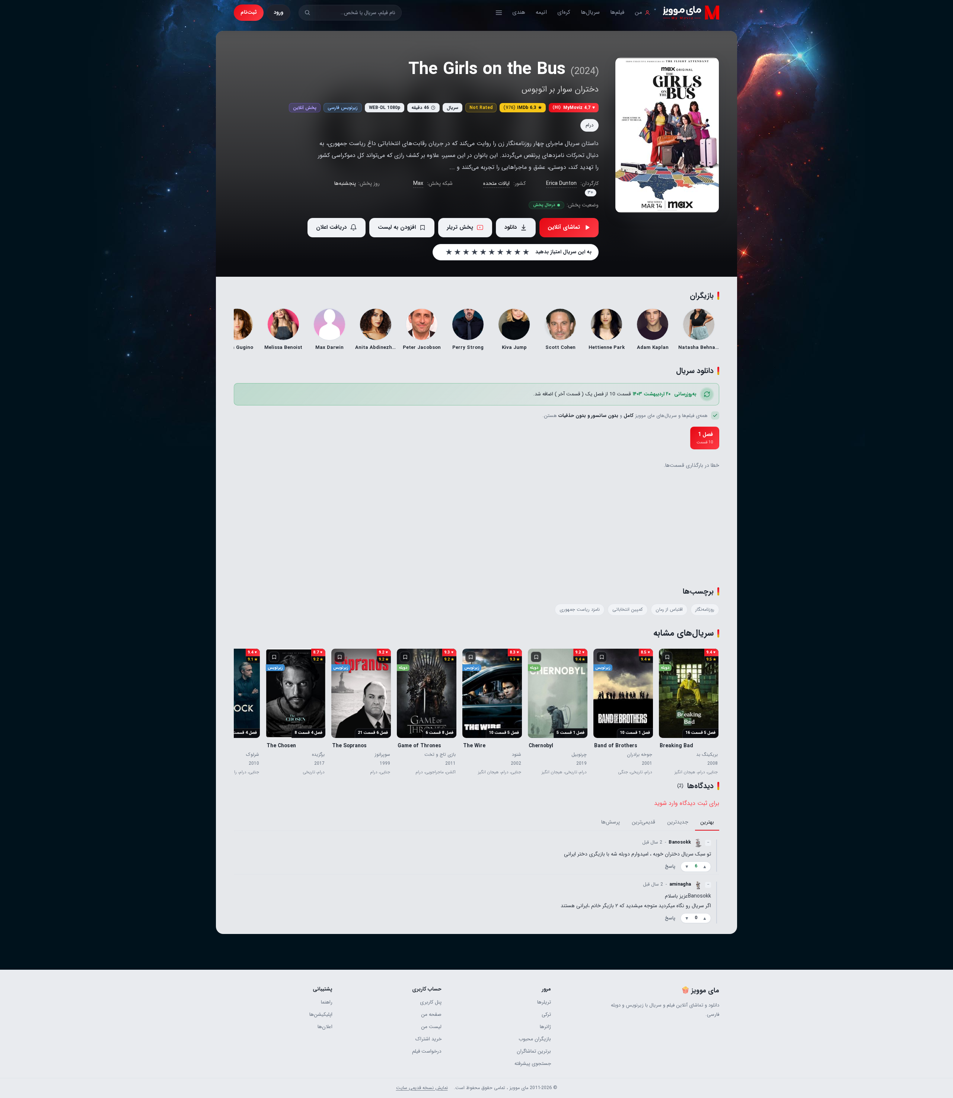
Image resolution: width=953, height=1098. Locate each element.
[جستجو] (307, 12)
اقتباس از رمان (669, 609)
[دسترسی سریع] (498, 12)
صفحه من (431, 1014)
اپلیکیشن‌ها (320, 1014)
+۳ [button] (590, 192)
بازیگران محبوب (535, 1039)
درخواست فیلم (427, 1051)
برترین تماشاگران (534, 1051)
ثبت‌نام (248, 12)
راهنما (326, 1002)
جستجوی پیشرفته (532, 1064)
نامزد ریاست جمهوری (580, 609)
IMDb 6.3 (522, 107)
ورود (278, 12)
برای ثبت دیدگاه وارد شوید (686, 803)
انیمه (541, 12)
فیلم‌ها (617, 12)
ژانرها (545, 1027)
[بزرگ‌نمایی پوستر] (667, 135)
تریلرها (544, 1002)
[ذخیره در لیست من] (667, 657)
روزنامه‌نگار (704, 609)
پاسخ (670, 867)
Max (418, 183)
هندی (518, 12)
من (638, 12)
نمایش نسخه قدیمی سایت (422, 1088)
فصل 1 (705, 437)
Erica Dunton (561, 183)
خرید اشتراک (428, 1039)
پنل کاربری (431, 1002)
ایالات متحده (496, 183)
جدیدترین (677, 822)
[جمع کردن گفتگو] (716, 855)
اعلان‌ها (325, 1027)
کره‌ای (563, 12)
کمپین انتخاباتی (627, 609)
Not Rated (481, 107)
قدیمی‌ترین (643, 822)
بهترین (707, 822)
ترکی (546, 1014)
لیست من (431, 1027)
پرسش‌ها (610, 822)
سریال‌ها (590, 12)
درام (589, 125)
